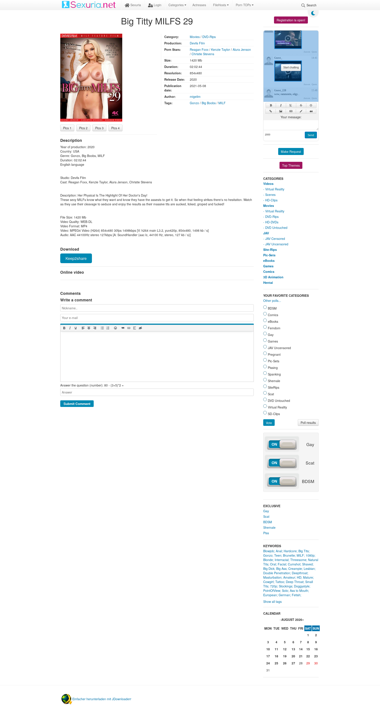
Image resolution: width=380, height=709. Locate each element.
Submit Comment (77, 403)
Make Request (291, 151)
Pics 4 (115, 128)
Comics (268, 271)
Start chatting (291, 67)
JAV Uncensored (276, 244)
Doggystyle (301, 586)
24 (268, 663)
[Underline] (75, 328)
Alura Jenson (242, 49)
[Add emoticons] (115, 328)
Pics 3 (99, 128)
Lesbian (309, 568)
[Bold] (64, 328)
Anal (279, 551)
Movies (195, 37)
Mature (308, 577)
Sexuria (135, 5)
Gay (266, 511)
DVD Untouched (276, 227)
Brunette (289, 555)
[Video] (291, 111)
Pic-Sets (269, 255)
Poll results (308, 422)
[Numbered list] (108, 328)
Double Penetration (276, 573)
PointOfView (271, 590)
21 (301, 656)
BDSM (267, 522)
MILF (222, 103)
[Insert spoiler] (134, 328)
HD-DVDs (271, 222)
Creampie (295, 568)
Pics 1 (67, 128)
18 (276, 656)
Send (311, 135)
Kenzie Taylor (220, 49)
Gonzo (194, 103)
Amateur (289, 577)
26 (285, 663)
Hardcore (290, 551)
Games (268, 266)
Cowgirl (268, 582)
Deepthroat (299, 573)
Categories (176, 5)
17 (268, 656)
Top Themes (291, 165)
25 (276, 663)
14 (301, 649)
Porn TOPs (244, 5)
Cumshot (294, 564)
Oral (273, 564)
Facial (282, 564)
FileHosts (220, 5)
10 (268, 649)
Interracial (282, 560)
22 (308, 656)
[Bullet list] (102, 328)
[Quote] (311, 111)
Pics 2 (83, 128)
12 (285, 649)
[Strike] (301, 105)
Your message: (291, 117)
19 (285, 656)
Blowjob (268, 551)
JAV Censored (275, 238)
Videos (268, 183)
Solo (285, 590)
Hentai (268, 282)
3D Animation (273, 277)
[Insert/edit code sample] (129, 328)
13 (293, 649)
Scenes (270, 194)
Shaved (307, 564)
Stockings (285, 586)
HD (299, 577)
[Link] (270, 111)
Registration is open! (291, 20)
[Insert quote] (123, 328)
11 (276, 649)
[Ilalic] (281, 105)
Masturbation (272, 577)
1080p (310, 555)
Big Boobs (209, 103)
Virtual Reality (274, 189)
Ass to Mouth (299, 590)
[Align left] (83, 328)
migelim (195, 96)
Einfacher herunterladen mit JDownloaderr (101, 699)
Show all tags (272, 601)
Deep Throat (294, 582)
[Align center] (89, 328)
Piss (266, 533)
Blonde (268, 560)
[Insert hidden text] (140, 328)
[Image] (281, 111)
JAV (266, 233)
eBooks (269, 260)
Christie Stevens (203, 54)
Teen (277, 555)
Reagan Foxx (199, 49)
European (270, 595)
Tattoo (279, 582)
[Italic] (70, 328)
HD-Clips (271, 200)
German (284, 595)
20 (293, 656)
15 (308, 649)
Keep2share (76, 258)
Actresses (199, 5)
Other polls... (272, 300)
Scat (266, 516)
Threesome (298, 560)
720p (273, 586)
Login (157, 5)
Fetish (296, 595)
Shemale (269, 527)
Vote (269, 423)
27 (293, 663)
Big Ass (281, 568)
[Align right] (94, 328)
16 (316, 649)
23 (316, 656)
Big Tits (303, 551)
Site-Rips (270, 249)
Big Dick (268, 568)
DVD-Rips (209, 37)
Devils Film (197, 43)
